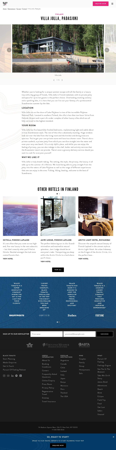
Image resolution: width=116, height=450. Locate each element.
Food (100, 403)
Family (82, 362)
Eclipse (101, 396)
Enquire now (58, 445)
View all (58, 270)
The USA (64, 396)
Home (4, 9)
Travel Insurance (49, 401)
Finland (24, 9)
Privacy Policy (48, 387)
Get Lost (101, 407)
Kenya (63, 382)
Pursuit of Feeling (102, 360)
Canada (63, 364)
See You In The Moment (104, 370)
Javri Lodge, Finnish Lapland (56, 240)
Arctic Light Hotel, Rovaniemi (94, 240)
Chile (62, 367)
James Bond (103, 382)
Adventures (102, 385)
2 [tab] (59, 322)
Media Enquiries (10, 362)
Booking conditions (46, 365)
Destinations (11, 9)
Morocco (64, 385)
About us (46, 360)
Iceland (63, 371)
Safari (100, 410)
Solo (81, 373)
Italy (62, 374)
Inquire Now (100, 4)
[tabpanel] (19, 229)
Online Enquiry (48, 380)
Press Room (47, 384)
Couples (82, 358)
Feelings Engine (104, 365)
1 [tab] (57, 322)
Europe (19, 9)
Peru (62, 389)
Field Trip (102, 400)
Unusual (101, 414)
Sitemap (45, 397)
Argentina (64, 360)
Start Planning (9, 358)
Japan (62, 378)
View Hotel (8, 259)
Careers (45, 370)
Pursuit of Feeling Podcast (14, 369)
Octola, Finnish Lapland (16, 240)
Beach (100, 389)
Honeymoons (84, 369)
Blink (100, 392)
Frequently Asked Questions (49, 375)
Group (81, 366)
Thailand (63, 392)
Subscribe (105, 334)
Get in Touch (8, 366)
